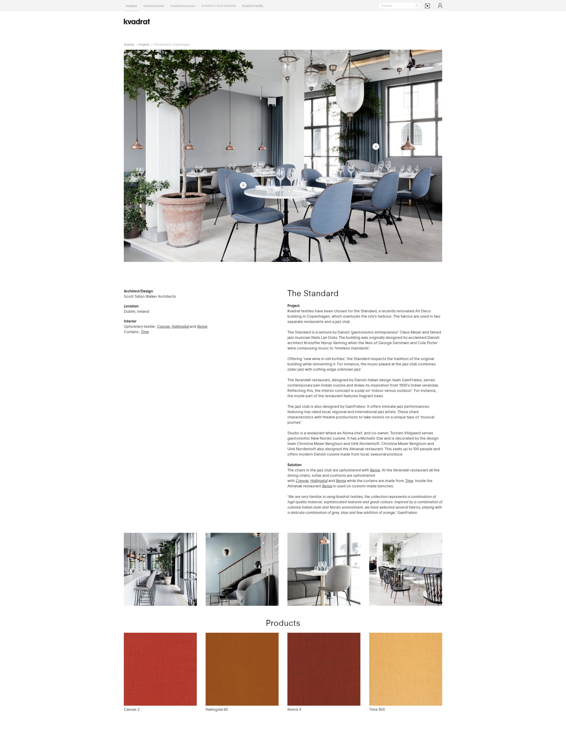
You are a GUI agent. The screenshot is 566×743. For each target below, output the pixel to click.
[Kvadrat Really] (253, 5)
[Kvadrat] (131, 5)
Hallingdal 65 (217, 709)
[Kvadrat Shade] (154, 5)
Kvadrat (129, 44)
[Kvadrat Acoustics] (182, 5)
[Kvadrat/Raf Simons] (219, 5)
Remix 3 (294, 709)
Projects (143, 44)
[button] (376, 146)
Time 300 (377, 709)
